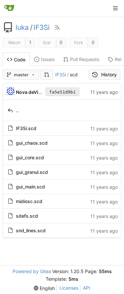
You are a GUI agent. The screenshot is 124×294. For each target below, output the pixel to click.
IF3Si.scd (26, 128)
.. (17, 110)
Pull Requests (84, 59)
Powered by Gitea (32, 271)
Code (19, 59)
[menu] (44, 288)
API (86, 288)
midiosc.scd (29, 201)
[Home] (9, 8)
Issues (48, 59)
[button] (46, 75)
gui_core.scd (30, 157)
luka (22, 27)
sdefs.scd (27, 216)
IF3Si (41, 27)
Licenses (69, 288)
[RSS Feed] (57, 28)
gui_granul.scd (32, 172)
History (109, 74)
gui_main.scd (30, 186)
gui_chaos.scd (32, 143)
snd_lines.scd (31, 230)
